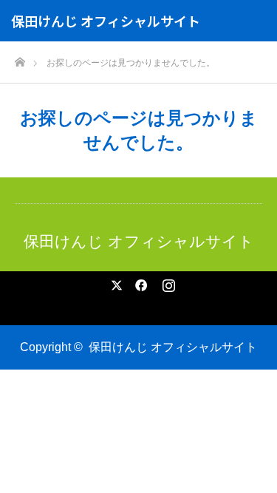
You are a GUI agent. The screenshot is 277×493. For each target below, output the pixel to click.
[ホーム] (19, 58)
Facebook (139, 282)
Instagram (167, 282)
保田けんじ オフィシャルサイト (105, 20)
